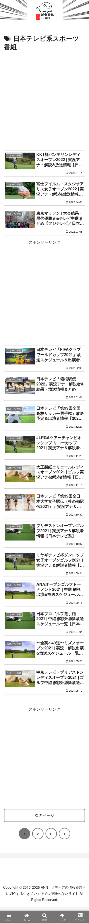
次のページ (44, 815)
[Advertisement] (44, 99)
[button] (78, 731)
